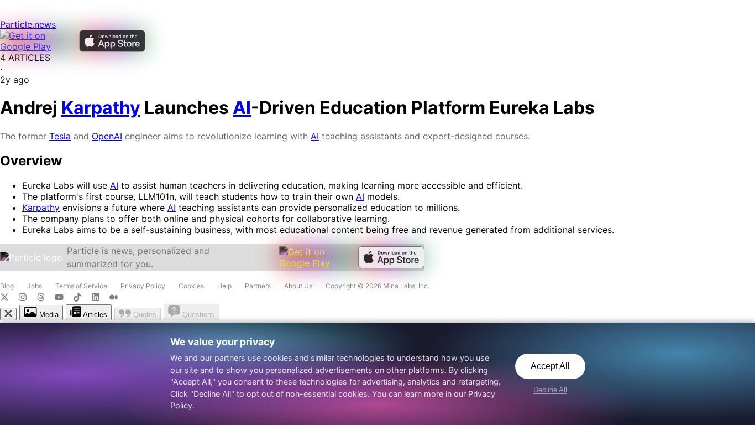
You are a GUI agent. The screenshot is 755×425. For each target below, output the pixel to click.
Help (224, 286)
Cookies (191, 286)
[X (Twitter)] (9, 298)
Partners (258, 286)
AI (315, 136)
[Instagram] (27, 298)
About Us (298, 286)
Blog (7, 286)
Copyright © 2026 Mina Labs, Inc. (377, 286)
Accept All (550, 366)
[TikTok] (82, 298)
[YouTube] (64, 298)
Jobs (34, 286)
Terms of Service (81, 286)
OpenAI (107, 136)
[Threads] (45, 298)
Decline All (550, 390)
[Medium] (117, 298)
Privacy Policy (142, 286)
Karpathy (41, 207)
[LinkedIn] (100, 298)
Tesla (60, 136)
